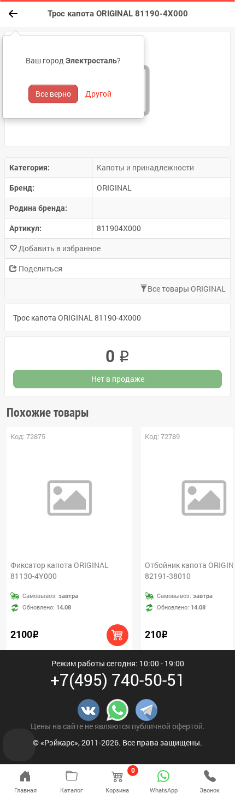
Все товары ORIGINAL (187, 288)
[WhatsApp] (117, 709)
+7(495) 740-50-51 (117, 679)
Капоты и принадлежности (145, 167)
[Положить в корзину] (117, 635)
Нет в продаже (117, 379)
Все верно (53, 93)
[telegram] (146, 709)
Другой (98, 93)
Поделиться (39, 268)
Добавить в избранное (59, 248)
